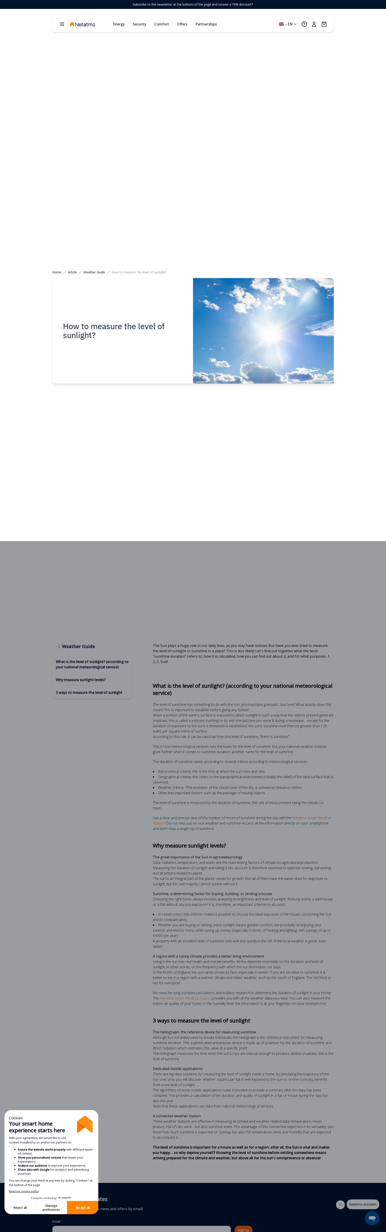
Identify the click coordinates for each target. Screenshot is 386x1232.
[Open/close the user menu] (314, 24)
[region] (193, 4)
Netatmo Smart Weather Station (185, 998)
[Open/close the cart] (324, 24)
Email (57, 1221)
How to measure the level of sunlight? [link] (139, 272)
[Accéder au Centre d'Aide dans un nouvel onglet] (304, 24)
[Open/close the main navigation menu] (62, 24)
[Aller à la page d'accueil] (89, 24)
